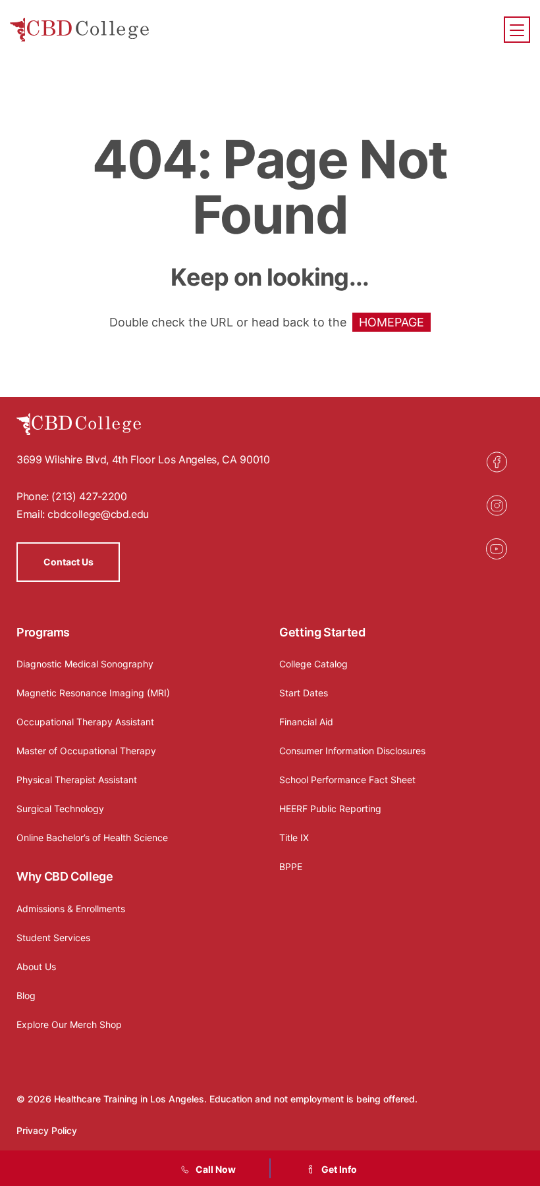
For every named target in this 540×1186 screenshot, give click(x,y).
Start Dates (303, 692)
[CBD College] (79, 30)
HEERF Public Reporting (330, 808)
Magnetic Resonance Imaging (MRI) (93, 692)
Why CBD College (64, 876)
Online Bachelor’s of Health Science (92, 837)
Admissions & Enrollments (70, 908)
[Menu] (517, 29)
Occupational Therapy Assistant (85, 721)
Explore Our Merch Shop (69, 1024)
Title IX (294, 837)
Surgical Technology (60, 808)
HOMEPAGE (391, 322)
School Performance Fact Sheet (347, 779)
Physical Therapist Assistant (76, 779)
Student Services (53, 937)
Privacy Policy (46, 1130)
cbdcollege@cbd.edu (98, 514)
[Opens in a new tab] (496, 462)
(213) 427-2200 (88, 496)
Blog (26, 995)
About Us (36, 966)
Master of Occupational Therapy (86, 750)
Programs (43, 632)
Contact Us (68, 561)
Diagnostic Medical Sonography (84, 663)
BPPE (290, 866)
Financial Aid (306, 721)
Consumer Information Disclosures (352, 750)
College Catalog (313, 663)
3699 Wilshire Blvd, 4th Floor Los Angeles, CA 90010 (143, 459)
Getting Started (322, 632)
